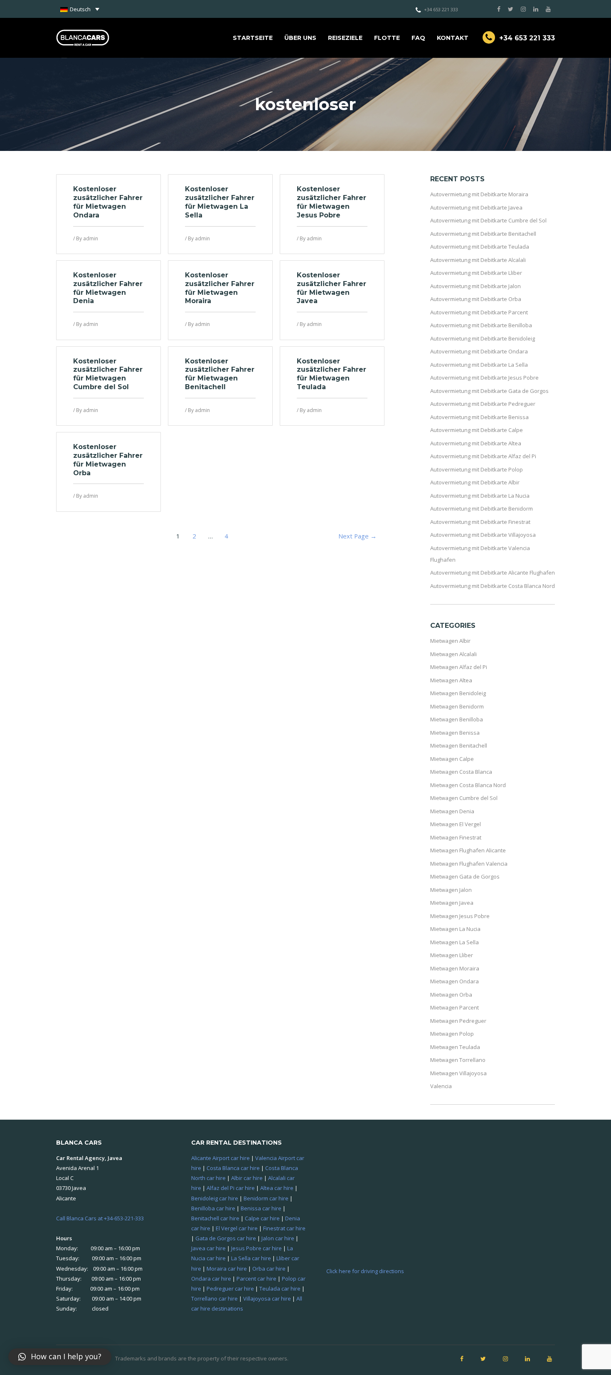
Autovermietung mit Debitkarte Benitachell (483, 233)
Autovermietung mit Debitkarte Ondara (479, 351)
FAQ (418, 38)
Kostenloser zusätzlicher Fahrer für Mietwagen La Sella (219, 202)
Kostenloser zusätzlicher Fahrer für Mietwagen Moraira (219, 288)
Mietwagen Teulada (455, 1047)
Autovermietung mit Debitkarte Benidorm (481, 508)
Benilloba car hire (213, 1208)
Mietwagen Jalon (451, 890)
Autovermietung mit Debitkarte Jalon (475, 286)
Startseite (253, 38)
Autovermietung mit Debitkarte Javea (476, 207)
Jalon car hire (277, 1238)
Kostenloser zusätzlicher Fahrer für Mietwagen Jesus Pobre (331, 202)
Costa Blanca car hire (233, 1168)
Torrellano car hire (214, 1298)
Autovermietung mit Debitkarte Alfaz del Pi (483, 456)
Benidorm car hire (266, 1198)
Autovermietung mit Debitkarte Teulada (479, 246)
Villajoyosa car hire (267, 1298)
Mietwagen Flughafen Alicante (468, 850)
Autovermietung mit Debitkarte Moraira (479, 194)
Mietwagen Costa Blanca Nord (468, 785)
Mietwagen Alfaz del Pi (458, 667)
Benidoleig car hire (214, 1198)
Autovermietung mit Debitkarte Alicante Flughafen (492, 572)
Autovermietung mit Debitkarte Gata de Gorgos (489, 391)
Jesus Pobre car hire (256, 1248)
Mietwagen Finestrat (455, 837)
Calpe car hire (262, 1218)
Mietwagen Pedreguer (458, 1020)
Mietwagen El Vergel (455, 824)
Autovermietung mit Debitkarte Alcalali (478, 260)
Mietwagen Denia (452, 811)
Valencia (441, 1086)
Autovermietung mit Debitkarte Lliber (476, 272)
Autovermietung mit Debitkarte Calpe (476, 430)
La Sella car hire (251, 1258)
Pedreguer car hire (230, 1288)
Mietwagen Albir (450, 640)
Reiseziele (345, 38)
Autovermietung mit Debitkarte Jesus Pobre (484, 377)
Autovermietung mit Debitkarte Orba (475, 299)
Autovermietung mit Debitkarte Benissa (479, 417)
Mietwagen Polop (452, 1033)
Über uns (300, 38)
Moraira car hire (227, 1268)
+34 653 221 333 (441, 9)
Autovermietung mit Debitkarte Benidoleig (482, 338)
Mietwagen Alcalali (453, 654)
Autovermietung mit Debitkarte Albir (475, 482)
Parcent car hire (256, 1278)
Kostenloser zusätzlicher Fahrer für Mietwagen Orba (108, 459)
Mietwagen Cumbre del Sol (464, 798)
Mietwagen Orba (451, 994)
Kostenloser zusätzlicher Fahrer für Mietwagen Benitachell (219, 374)
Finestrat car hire (284, 1228)
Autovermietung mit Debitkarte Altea (475, 443)
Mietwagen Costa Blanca (461, 771)
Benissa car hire (261, 1208)
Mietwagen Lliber (451, 955)
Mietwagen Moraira (454, 968)
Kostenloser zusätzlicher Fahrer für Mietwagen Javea (331, 288)
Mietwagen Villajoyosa (458, 1073)
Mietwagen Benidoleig (458, 693)
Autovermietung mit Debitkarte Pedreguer (482, 403)
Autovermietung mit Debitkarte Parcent (479, 312)
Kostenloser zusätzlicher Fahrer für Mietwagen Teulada (331, 374)
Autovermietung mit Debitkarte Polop (476, 469)
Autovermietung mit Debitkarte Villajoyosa (483, 534)
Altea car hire (276, 1188)
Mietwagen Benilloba (456, 719)
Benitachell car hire (215, 1218)
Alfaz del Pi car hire (231, 1188)
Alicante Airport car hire (220, 1158)
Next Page (357, 536)
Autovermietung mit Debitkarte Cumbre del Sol (488, 220)
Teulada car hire (280, 1288)
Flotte (387, 38)
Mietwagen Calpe (452, 759)
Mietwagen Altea (451, 680)
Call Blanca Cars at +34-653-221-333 (100, 1218)
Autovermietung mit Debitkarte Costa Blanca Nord (492, 586)
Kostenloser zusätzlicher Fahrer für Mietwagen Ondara (108, 202)
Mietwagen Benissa (455, 732)
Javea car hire (208, 1248)
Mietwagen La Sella (454, 942)
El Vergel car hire (237, 1228)
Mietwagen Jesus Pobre (460, 916)
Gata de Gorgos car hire (225, 1238)
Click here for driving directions (365, 1271)
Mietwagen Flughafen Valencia (469, 863)
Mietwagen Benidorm (457, 706)
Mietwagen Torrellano (457, 1060)
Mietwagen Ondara (454, 981)
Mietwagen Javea (451, 902)
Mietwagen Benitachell (458, 745)
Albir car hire (247, 1178)
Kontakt (452, 38)
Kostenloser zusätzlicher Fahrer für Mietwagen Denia (108, 288)
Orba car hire (269, 1268)
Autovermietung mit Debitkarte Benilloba (481, 325)
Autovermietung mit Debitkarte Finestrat (480, 522)
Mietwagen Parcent (454, 1007)
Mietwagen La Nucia (455, 929)
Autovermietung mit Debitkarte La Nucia (480, 495)
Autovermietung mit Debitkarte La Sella (479, 364)
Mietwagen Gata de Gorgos (465, 876)
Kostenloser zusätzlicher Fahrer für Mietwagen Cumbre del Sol (108, 374)
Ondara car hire (211, 1278)
